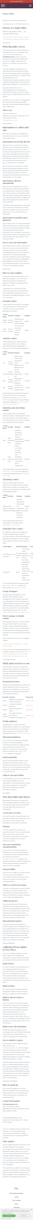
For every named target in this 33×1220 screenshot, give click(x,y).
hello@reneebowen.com (10, 120)
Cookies (25, 37)
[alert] (16, 1214)
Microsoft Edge (7, 646)
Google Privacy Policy (11, 585)
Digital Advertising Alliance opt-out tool (15, 656)
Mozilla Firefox (18, 644)
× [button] (31, 1209)
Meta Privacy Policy (9, 471)
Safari (26, 644)
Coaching (16, 1207)
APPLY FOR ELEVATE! (16, 1)
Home (16, 1197)
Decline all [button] (24, 1215)
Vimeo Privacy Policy (19, 587)
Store (16, 1204)
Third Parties (7, 39)
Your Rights (14, 39)
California (21, 39)
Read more (10, 1213)
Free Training (16, 1200)
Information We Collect (16, 37)
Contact (26, 39)
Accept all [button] (8, 1215)
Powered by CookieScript (6, 1218)
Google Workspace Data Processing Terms (16, 612)
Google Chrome (8, 644)
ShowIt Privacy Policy (23, 733)
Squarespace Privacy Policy (11, 525)
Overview (6, 37)
